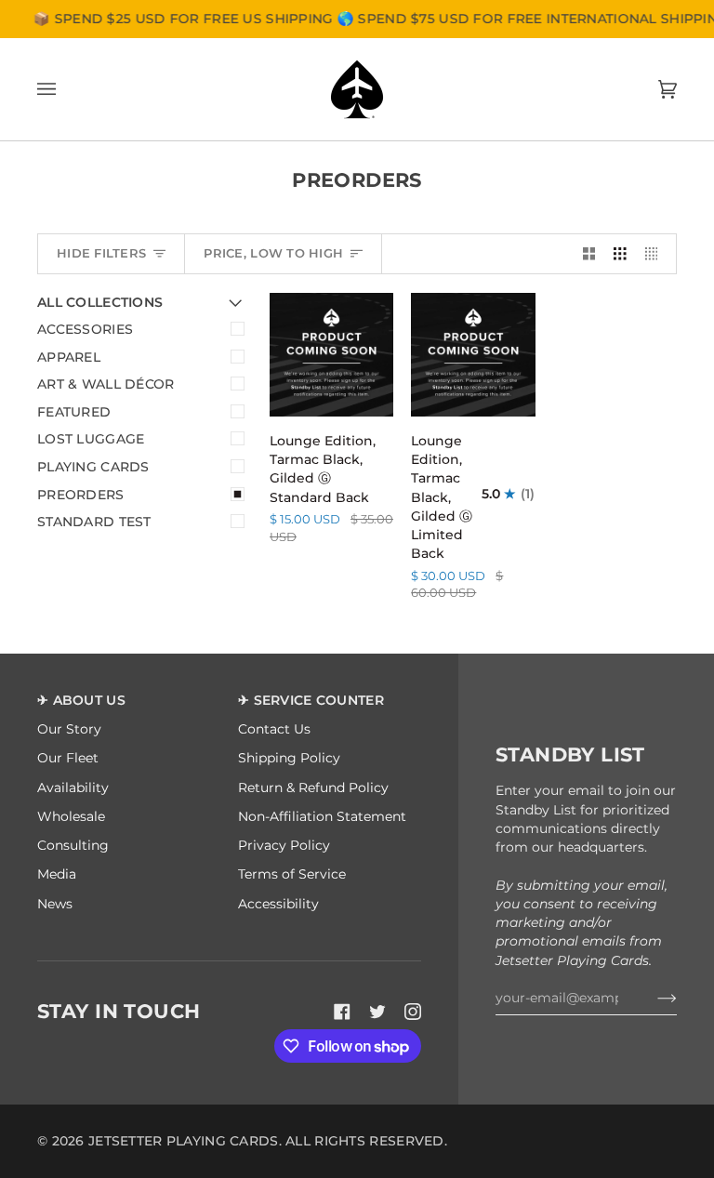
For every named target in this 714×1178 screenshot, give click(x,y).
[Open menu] (65, 89)
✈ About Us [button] (81, 700)
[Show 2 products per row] (589, 254)
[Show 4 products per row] (656, 254)
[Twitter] (377, 1011)
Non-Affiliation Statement (322, 816)
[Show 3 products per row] (620, 254)
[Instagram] (412, 1011)
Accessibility (278, 903)
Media (56, 874)
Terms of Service (292, 874)
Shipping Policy (289, 757)
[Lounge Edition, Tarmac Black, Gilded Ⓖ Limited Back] (473, 355)
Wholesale (71, 816)
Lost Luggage (90, 438)
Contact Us (274, 728)
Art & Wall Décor (106, 384)
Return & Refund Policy (313, 787)
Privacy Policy (284, 845)
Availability (73, 787)
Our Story (69, 728)
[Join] (652, 998)
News (55, 903)
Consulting (73, 845)
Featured (74, 412)
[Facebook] (342, 1011)
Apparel (68, 357)
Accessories (85, 329)
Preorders (81, 494)
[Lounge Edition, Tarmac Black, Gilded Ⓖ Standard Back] (331, 355)
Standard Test (94, 521)
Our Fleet (68, 757)
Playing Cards (93, 466)
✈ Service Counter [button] (311, 700)
